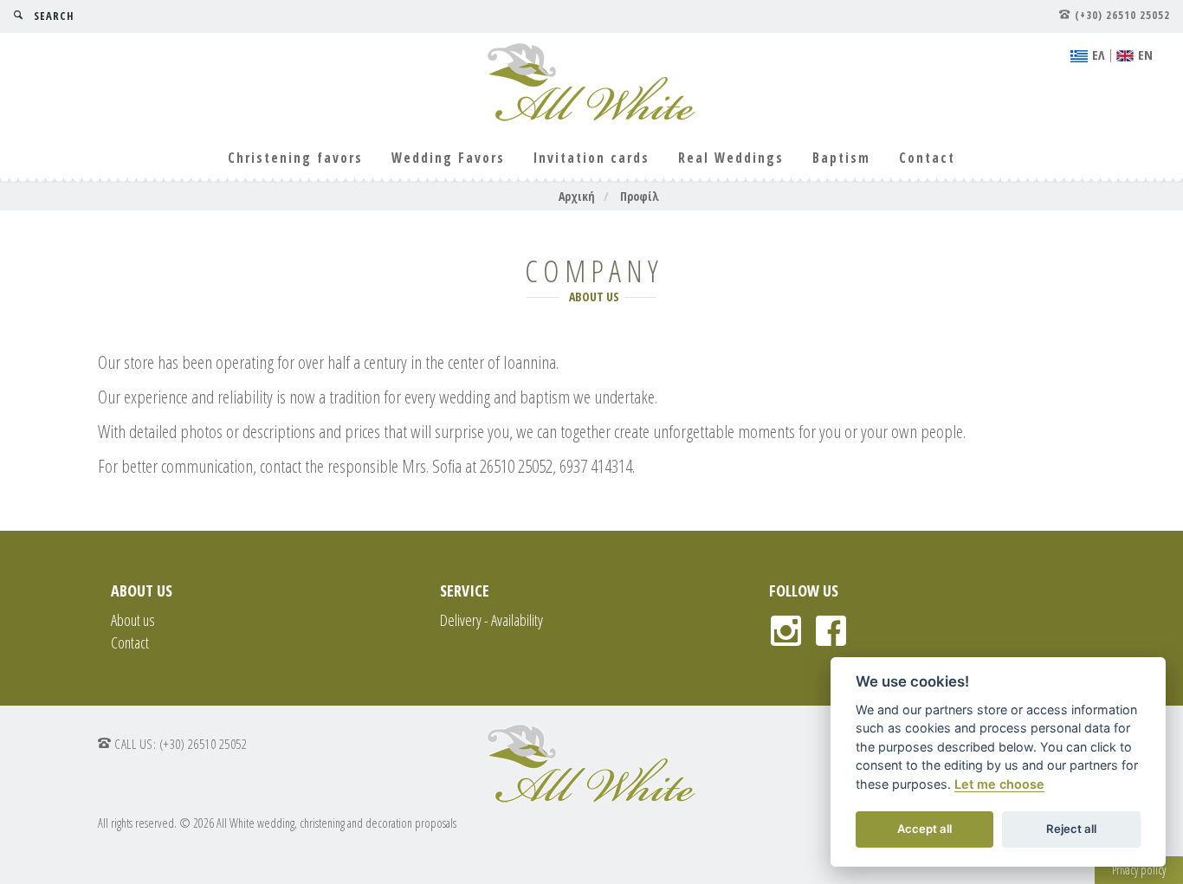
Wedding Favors (448, 158)
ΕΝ (1145, 54)
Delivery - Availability (491, 620)
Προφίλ (639, 196)
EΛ (1098, 54)
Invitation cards (591, 158)
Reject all (1071, 829)
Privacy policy (1139, 869)
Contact (927, 158)
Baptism (841, 158)
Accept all (924, 829)
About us (133, 620)
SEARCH (54, 16)
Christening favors (295, 158)
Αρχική (577, 196)
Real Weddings (731, 158)
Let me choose (999, 784)
